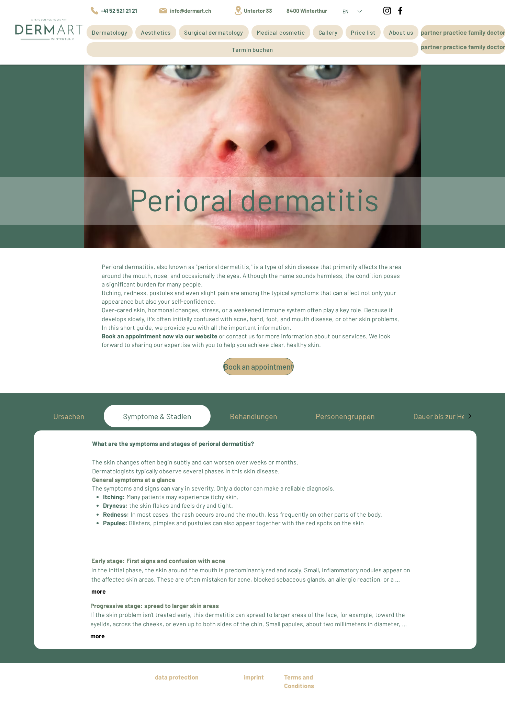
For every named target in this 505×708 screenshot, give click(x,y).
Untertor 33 (258, 10)
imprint (254, 677)
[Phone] (94, 10)
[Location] (238, 10)
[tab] (69, 416)
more (98, 591)
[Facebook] (400, 10)
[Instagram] (387, 10)
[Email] (163, 10)
